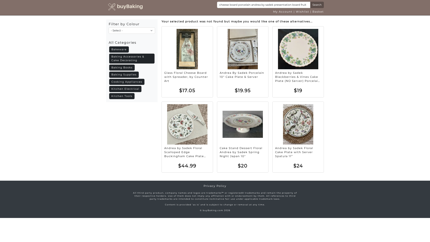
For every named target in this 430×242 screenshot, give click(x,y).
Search (317, 4)
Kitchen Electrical (125, 88)
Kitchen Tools (121, 96)
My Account (283, 11)
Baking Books (122, 67)
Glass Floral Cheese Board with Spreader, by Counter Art (186, 77)
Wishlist (302, 11)
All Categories (122, 43)
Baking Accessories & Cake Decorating (127, 58)
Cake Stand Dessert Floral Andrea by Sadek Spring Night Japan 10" (241, 152)
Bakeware (119, 49)
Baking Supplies (124, 74)
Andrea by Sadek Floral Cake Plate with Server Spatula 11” (294, 152)
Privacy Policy (215, 186)
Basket (318, 11)
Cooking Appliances (126, 81)
